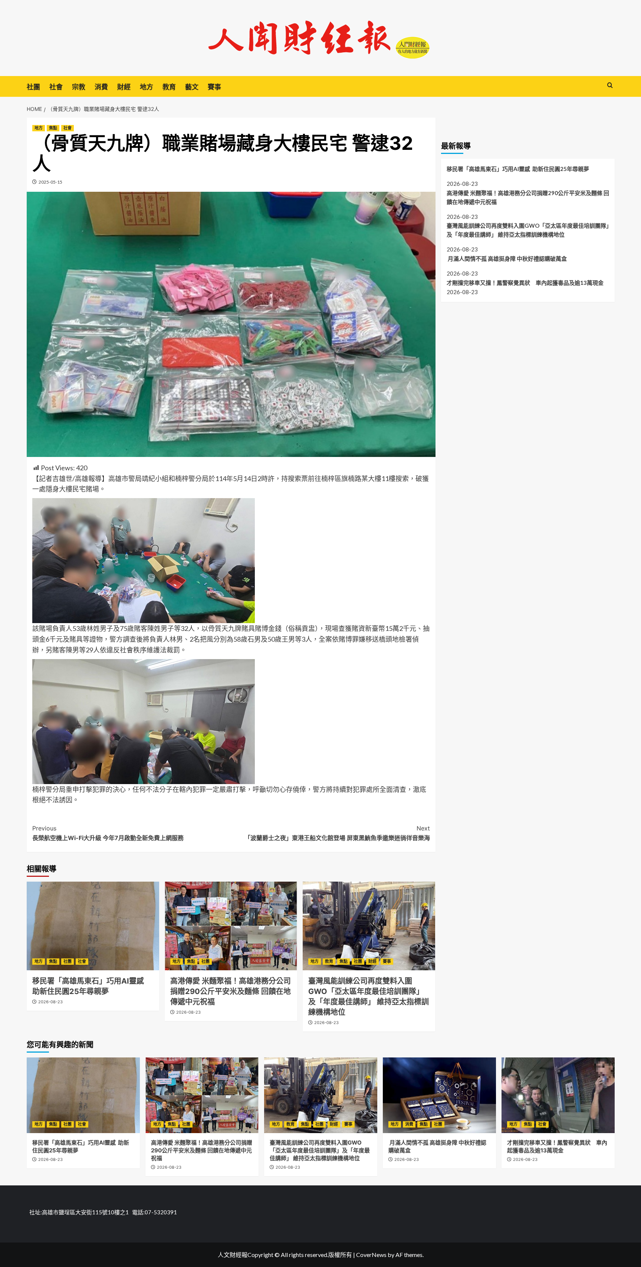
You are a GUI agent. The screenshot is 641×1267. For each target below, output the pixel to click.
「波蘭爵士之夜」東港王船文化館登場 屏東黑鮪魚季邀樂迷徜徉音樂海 (337, 833)
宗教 (78, 87)
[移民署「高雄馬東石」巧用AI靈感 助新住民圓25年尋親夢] (93, 926)
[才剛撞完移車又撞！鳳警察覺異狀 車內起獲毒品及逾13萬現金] (558, 1095)
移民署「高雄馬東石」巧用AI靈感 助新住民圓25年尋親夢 (518, 168)
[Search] (610, 85)
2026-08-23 (50, 1001)
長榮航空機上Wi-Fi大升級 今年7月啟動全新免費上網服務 (108, 833)
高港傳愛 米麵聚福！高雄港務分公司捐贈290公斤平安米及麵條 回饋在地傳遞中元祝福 (230, 991)
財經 (124, 87)
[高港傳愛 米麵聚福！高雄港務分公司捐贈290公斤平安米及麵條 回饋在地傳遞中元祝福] (231, 926)
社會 (56, 87)
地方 (146, 87)
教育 (169, 87)
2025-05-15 (50, 182)
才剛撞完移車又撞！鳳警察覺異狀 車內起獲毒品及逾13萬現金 (525, 282)
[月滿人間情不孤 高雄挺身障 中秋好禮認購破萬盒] (439, 1095)
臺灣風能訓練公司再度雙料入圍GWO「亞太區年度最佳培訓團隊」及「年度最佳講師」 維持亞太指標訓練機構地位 (528, 230)
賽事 (214, 87)
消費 (101, 87)
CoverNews (371, 1254)
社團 (33, 87)
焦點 (53, 128)
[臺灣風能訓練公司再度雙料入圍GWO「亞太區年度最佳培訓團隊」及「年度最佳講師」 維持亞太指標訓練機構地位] (369, 926)
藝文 (191, 87)
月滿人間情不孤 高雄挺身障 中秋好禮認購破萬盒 (507, 258)
